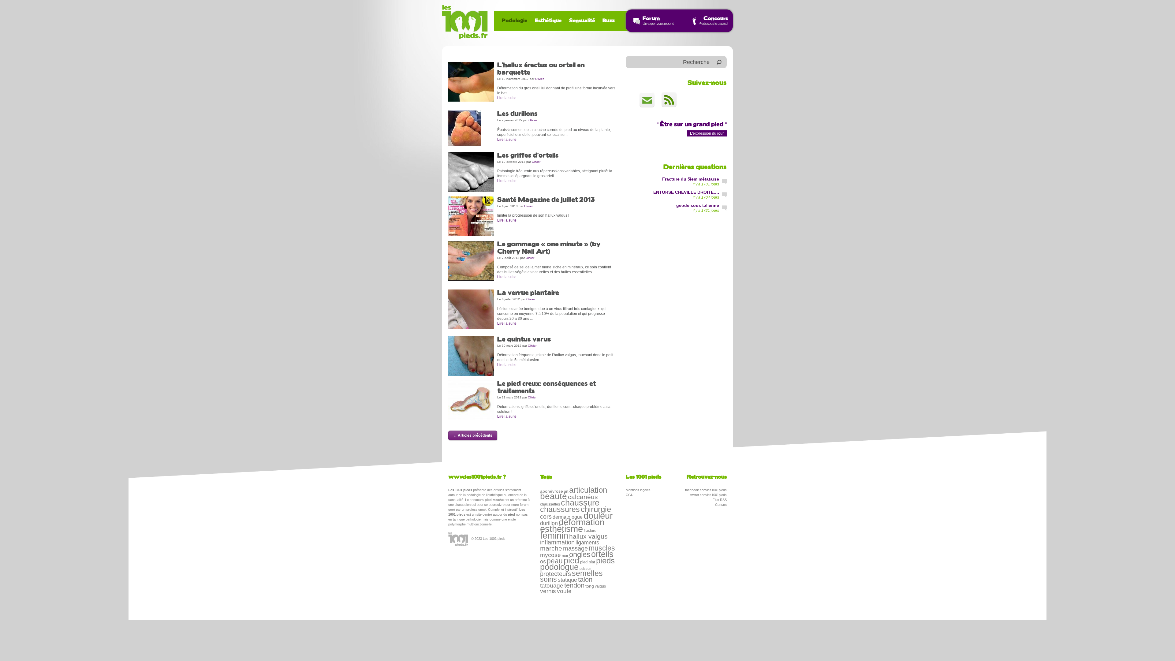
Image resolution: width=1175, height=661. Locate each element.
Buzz (608, 20)
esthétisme (561, 529)
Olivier (539, 78)
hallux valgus (588, 536)
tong (589, 586)
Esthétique (548, 20)
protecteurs (555, 573)
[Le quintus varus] (471, 355)
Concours (715, 18)
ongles (579, 554)
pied (571, 560)
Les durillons (517, 114)
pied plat (587, 562)
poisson (585, 568)
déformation (582, 522)
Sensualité (582, 20)
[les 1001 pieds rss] (669, 99)
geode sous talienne (697, 205)
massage (575, 548)
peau (555, 561)
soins (548, 579)
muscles (602, 548)
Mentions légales (638, 490)
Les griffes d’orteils (528, 156)
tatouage (551, 585)
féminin (554, 535)
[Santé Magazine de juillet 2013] (471, 216)
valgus (600, 586)
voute (564, 591)
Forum (651, 18)
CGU (629, 495)
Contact (721, 504)
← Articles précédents (472, 435)
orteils (602, 554)
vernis (548, 591)
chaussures (560, 509)
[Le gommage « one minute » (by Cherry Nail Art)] (471, 260)
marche (551, 548)
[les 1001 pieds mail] (647, 99)
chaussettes (550, 504)
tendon (574, 585)
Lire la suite (507, 98)
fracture (590, 530)
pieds (605, 560)
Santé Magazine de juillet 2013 (546, 200)
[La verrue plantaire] (471, 309)
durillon (549, 523)
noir (565, 555)
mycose (550, 555)
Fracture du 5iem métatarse (690, 179)
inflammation (557, 542)
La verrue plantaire (528, 293)
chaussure (580, 502)
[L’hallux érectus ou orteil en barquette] (471, 81)
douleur (598, 516)
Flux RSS (720, 500)
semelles (587, 573)
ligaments (587, 543)
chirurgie (596, 509)
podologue (559, 567)
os (543, 561)
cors (546, 516)
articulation (588, 490)
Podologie (514, 20)
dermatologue (568, 517)
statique (567, 580)
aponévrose (551, 491)
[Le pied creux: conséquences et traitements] (471, 400)
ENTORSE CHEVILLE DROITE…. (686, 192)
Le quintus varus (524, 340)
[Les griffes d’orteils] (471, 172)
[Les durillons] (464, 128)
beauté (553, 496)
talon (585, 579)
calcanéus (583, 496)
